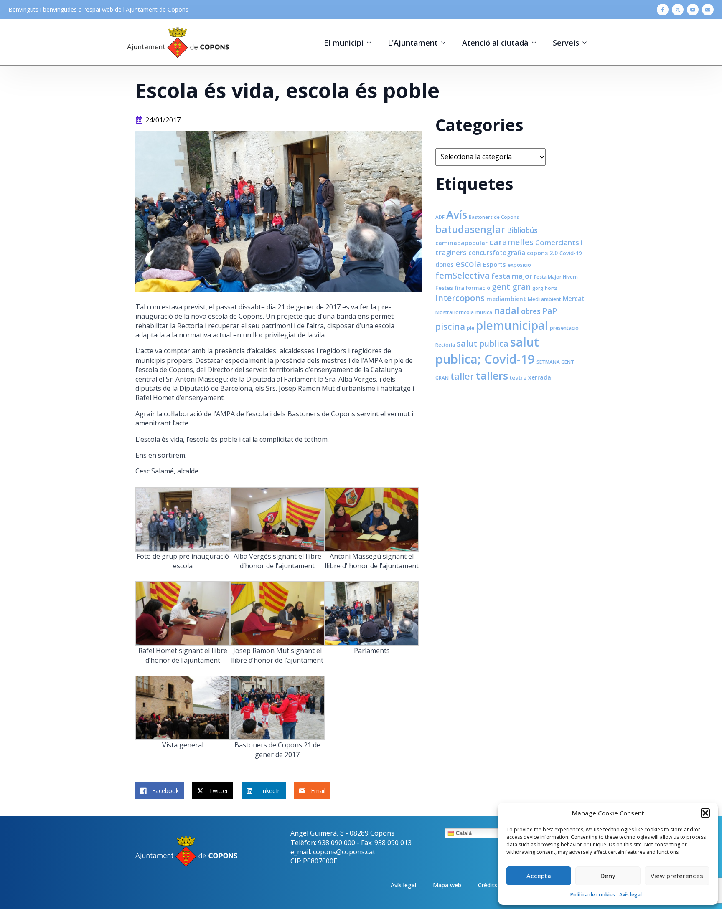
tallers (492, 375)
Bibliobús (522, 230)
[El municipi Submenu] (371, 42)
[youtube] (693, 9)
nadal (506, 310)
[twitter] (678, 9)
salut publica (482, 343)
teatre (518, 377)
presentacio (564, 328)
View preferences (677, 875)
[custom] (708, 9)
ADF (440, 217)
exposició (519, 264)
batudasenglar (470, 229)
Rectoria (445, 345)
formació (478, 287)
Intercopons (460, 298)
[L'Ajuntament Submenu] (446, 42)
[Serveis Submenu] (587, 42)
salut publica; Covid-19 (487, 350)
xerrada (539, 377)
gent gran (511, 286)
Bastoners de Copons (494, 217)
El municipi (344, 43)
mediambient (506, 299)
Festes (444, 287)
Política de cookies (592, 894)
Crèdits (487, 885)
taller (462, 376)
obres (531, 311)
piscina (450, 326)
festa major (511, 276)
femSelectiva (462, 275)
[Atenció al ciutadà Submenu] (536, 42)
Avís (456, 214)
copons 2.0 (542, 253)
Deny (607, 875)
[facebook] (663, 9)
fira (459, 287)
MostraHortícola (454, 312)
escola (468, 263)
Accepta (538, 875)
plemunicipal (512, 325)
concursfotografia (496, 252)
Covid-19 (570, 253)
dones (444, 264)
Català (463, 833)
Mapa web (447, 885)
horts (551, 288)
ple (470, 328)
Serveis (566, 43)
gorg (537, 288)
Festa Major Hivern (556, 276)
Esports (494, 264)
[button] (705, 813)
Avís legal (630, 894)
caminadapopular (461, 243)
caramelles (511, 242)
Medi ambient (544, 299)
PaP (549, 311)
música (483, 312)
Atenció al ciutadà (495, 43)
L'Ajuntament (413, 43)
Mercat (574, 298)
